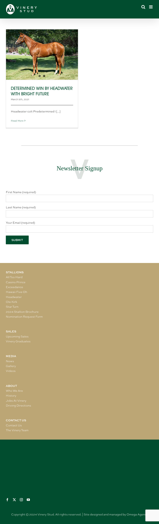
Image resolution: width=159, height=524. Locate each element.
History (11, 396)
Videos (11, 371)
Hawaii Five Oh (16, 292)
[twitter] (14, 499)
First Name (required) (21, 192)
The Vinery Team (17, 430)
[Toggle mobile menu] (151, 7)
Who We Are (14, 391)
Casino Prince (15, 282)
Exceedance (14, 287)
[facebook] (7, 499)
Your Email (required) (20, 223)
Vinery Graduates (18, 341)
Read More (17, 120)
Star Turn (12, 307)
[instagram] (21, 499)
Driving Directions (18, 405)
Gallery (11, 366)
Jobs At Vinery (16, 401)
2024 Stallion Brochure (22, 312)
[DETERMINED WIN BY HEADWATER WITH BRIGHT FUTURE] (42, 54)
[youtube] (28, 499)
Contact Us (14, 425)
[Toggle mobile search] (143, 7)
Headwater (14, 297)
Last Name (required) (21, 207)
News (10, 361)
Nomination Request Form (24, 317)
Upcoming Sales (17, 336)
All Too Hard (14, 277)
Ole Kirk (11, 302)
